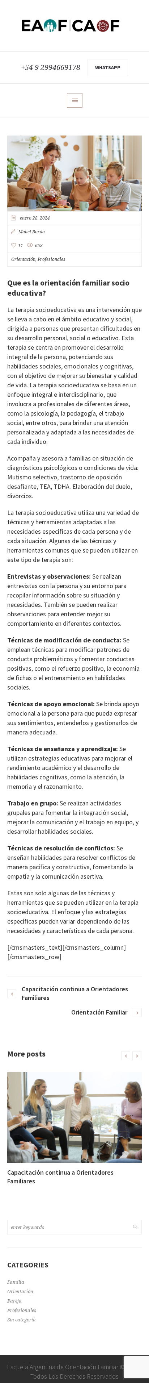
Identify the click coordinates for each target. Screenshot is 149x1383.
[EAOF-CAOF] (74, 25)
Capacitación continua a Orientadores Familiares (75, 993)
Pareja (14, 1301)
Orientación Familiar (99, 1012)
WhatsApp (107, 67)
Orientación (23, 259)
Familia (15, 1282)
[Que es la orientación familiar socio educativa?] (74, 173)
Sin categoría (21, 1319)
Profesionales (51, 259)
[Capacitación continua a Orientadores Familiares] (74, 1117)
